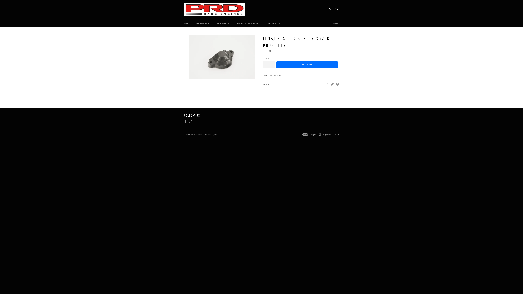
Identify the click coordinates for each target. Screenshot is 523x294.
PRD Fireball (203, 23)
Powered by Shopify (212, 135)
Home (187, 23)
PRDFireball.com (197, 135)
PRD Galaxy (223, 23)
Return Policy (274, 23)
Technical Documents (249, 23)
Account (335, 23)
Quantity (266, 58)
